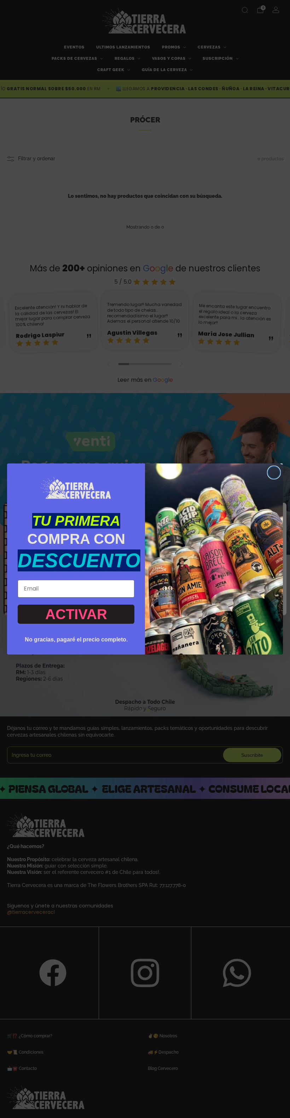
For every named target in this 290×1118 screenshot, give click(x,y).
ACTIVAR (76, 614)
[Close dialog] (274, 472)
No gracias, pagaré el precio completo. (76, 639)
